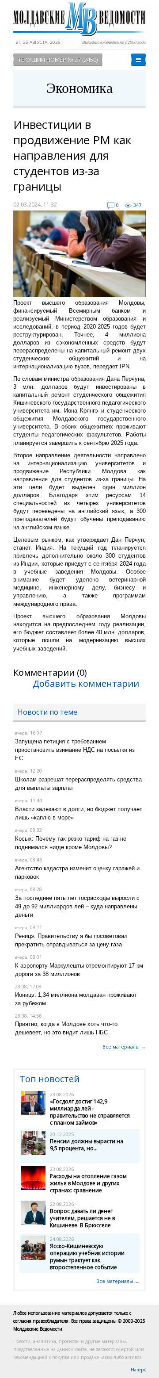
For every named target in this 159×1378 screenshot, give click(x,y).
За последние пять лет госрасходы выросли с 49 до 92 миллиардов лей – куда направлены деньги (77, 906)
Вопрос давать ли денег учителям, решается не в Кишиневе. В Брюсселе (82, 1218)
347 (137, 205)
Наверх (138, 1370)
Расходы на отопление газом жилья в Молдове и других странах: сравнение (88, 1183)
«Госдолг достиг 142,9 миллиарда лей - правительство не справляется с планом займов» (90, 1112)
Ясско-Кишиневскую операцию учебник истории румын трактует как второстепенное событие (87, 1256)
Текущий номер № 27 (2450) (58, 60)
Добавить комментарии (86, 683)
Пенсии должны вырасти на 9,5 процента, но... (86, 1144)
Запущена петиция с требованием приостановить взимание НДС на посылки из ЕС (75, 750)
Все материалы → (124, 1046)
